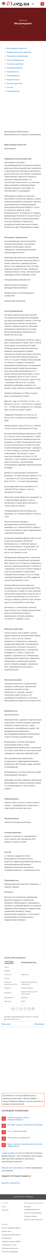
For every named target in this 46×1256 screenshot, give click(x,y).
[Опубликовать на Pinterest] (29, 1009)
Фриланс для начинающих (12, 1168)
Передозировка (13, 76)
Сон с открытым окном (16, 1131)
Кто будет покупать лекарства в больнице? (25, 1125)
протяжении (11, 1019)
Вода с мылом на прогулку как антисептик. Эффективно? (25, 1145)
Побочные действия (15, 64)
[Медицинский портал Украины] (16, 4)
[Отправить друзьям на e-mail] (25, 1009)
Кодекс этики (6, 1231)
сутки (18, 1019)
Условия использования (33, 1213)
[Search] (42, 4)
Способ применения (15, 60)
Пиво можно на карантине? (18, 1138)
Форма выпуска (13, 80)
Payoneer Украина (17, 1101)
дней (5, 1019)
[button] (32, 4)
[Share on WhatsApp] (13, 1009)
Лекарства (23, 20)
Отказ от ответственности (33, 1219)
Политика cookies (30, 1216)
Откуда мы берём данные (11, 1235)
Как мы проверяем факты (11, 1228)
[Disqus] (23, 1058)
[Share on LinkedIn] (33, 1009)
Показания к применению (17, 56)
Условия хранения (14, 83)
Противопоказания (14, 68)
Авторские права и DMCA (11, 1241)
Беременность (13, 72)
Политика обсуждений (10, 1251)
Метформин (39, 1024)
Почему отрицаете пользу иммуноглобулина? (18, 1119)
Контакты (5, 1210)
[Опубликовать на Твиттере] (21, 1009)
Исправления (7, 1238)
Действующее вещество (17, 48)
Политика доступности (10, 1248)
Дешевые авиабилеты (11, 1183)
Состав (10, 87)
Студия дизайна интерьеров (13, 1153)
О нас (4, 1206)
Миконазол (6, 1024)
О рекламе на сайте (9, 1245)
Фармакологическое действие (19, 52)
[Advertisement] (23, 110)
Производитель (13, 91)
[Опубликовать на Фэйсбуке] (17, 1009)
